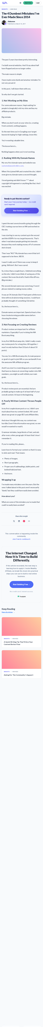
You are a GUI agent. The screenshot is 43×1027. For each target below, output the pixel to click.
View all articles (8, 612)
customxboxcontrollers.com (13, 166)
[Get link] (29, 521)
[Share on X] (14, 521)
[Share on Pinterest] (24, 521)
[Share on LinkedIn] (19, 521)
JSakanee (11, 21)
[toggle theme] (20, 3)
